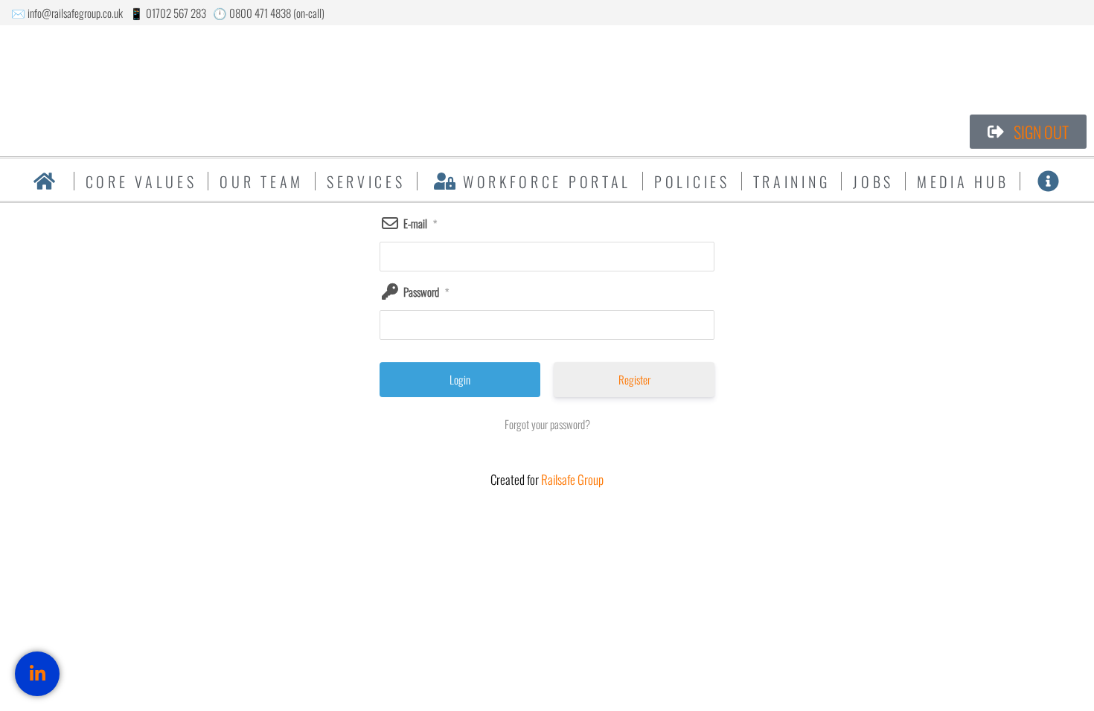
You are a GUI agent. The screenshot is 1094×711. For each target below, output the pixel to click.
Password (426, 291)
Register (634, 379)
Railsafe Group (572, 479)
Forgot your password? (547, 424)
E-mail (420, 223)
